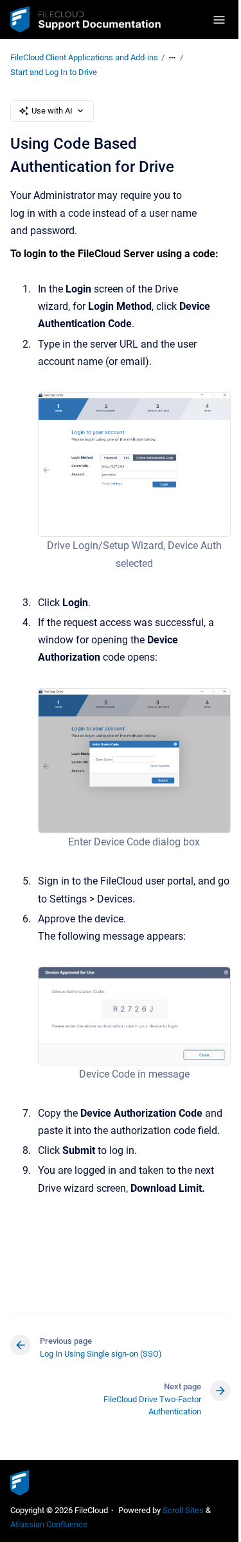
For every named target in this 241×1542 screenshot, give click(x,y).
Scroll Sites (183, 1510)
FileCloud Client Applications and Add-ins (84, 57)
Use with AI (52, 110)
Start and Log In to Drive (53, 72)
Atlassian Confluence (48, 1524)
